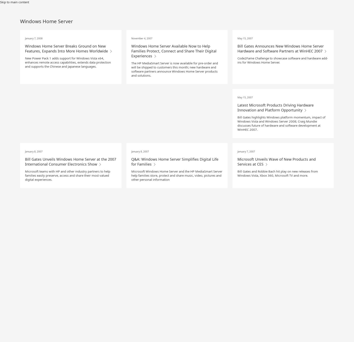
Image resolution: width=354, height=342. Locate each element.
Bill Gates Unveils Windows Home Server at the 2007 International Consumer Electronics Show (70, 162)
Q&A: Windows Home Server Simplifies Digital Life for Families (174, 162)
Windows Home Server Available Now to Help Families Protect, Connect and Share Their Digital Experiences (174, 51)
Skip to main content (14, 2)
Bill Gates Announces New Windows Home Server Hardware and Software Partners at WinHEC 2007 (280, 48)
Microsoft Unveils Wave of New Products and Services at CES (276, 162)
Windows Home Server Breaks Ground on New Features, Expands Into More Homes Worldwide (67, 48)
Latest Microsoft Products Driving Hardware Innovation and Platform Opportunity (275, 107)
